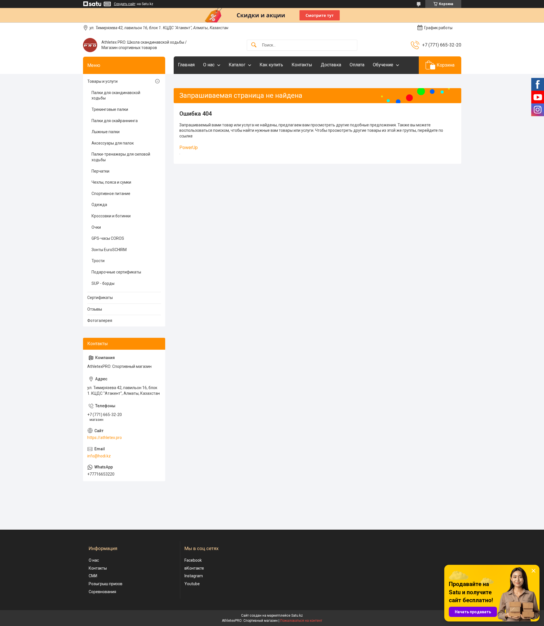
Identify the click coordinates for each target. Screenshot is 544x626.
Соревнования (102, 591)
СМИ (93, 576)
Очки (96, 227)
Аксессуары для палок (113, 143)
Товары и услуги (102, 81)
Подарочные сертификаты (116, 272)
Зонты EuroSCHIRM (109, 249)
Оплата (357, 64)
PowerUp (188, 147)
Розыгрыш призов (105, 584)
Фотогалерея (99, 320)
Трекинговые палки (110, 109)
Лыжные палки (106, 132)
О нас (208, 64)
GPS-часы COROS (108, 238)
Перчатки (100, 171)
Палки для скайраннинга (115, 120)
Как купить (271, 64)
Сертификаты (100, 297)
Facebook (193, 560)
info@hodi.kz (99, 456)
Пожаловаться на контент (301, 621)
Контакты (302, 64)
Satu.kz (297, 615)
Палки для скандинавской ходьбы (116, 95)
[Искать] (254, 45)
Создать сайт (124, 4)
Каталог (237, 64)
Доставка (331, 64)
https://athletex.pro (104, 437)
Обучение (383, 64)
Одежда (99, 204)
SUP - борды (103, 283)
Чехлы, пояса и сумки (111, 182)
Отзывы (94, 309)
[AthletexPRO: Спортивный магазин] (90, 45)
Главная (186, 64)
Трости (98, 260)
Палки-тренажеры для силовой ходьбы (121, 157)
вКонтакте (194, 568)
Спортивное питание (111, 193)
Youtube (192, 584)
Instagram (193, 576)
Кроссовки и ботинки (111, 216)
